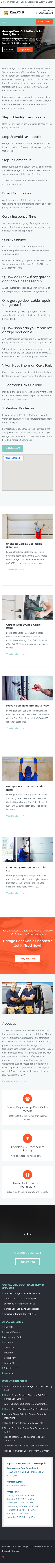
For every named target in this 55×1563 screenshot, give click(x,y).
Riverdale (8, 1326)
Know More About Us (12, 1081)
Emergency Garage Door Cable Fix (20, 1313)
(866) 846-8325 (46, 13)
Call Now (8, 49)
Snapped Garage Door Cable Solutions (22, 1293)
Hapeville (8, 1352)
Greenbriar (9, 1373)
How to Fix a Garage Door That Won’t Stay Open (26, 1450)
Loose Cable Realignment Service (19, 1303)
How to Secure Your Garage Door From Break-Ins (27, 1409)
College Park (10, 1357)
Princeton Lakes (11, 1368)
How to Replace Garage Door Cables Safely (24, 1422)
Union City (9, 1347)
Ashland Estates (12, 1332)
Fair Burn (8, 1342)
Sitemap (15, 1551)
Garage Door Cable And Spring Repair (21, 1308)
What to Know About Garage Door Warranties (26, 1403)
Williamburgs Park (12, 1337)
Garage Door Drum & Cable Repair (20, 1298)
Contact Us (27, 5)
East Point (9, 1362)
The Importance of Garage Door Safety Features (27, 1445)
